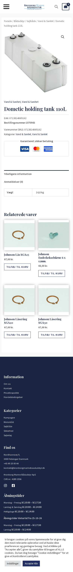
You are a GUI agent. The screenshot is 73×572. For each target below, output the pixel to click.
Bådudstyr (19, 21)
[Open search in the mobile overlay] (56, 6)
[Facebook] (13, 485)
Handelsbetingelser (13, 396)
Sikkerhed (8, 430)
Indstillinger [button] (13, 563)
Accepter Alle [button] (31, 563)
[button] (6, 6)
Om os (7, 383)
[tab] (36, 174)
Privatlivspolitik (11, 392)
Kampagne (9, 417)
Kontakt (8, 388)
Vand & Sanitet (46, 21)
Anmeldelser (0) (13, 181)
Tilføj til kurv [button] (17, 267)
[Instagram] (5, 485)
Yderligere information (18, 174)
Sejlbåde (31, 21)
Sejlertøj (8, 435)
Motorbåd (9, 421)
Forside (8, 21)
